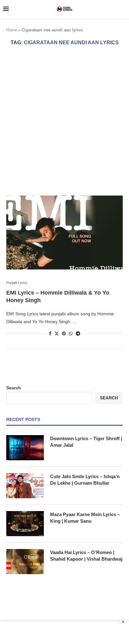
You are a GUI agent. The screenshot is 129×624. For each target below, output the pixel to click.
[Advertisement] (64, 119)
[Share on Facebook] (50, 333)
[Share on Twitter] (56, 333)
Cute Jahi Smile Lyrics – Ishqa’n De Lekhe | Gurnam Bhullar (85, 480)
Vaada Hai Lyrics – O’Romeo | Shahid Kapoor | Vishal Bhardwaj (86, 556)
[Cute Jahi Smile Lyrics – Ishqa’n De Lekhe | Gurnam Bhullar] (25, 485)
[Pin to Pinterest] (64, 333)
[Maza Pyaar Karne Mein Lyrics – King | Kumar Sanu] (25, 523)
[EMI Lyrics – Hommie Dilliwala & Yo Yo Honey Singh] (64, 232)
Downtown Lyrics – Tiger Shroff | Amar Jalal (86, 442)
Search (13, 387)
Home (11, 30)
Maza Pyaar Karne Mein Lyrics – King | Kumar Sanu (85, 518)
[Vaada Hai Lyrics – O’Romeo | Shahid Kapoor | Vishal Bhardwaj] (25, 561)
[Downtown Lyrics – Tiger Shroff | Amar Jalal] (25, 447)
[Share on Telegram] (78, 333)
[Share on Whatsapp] (71, 333)
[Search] (123, 9)
